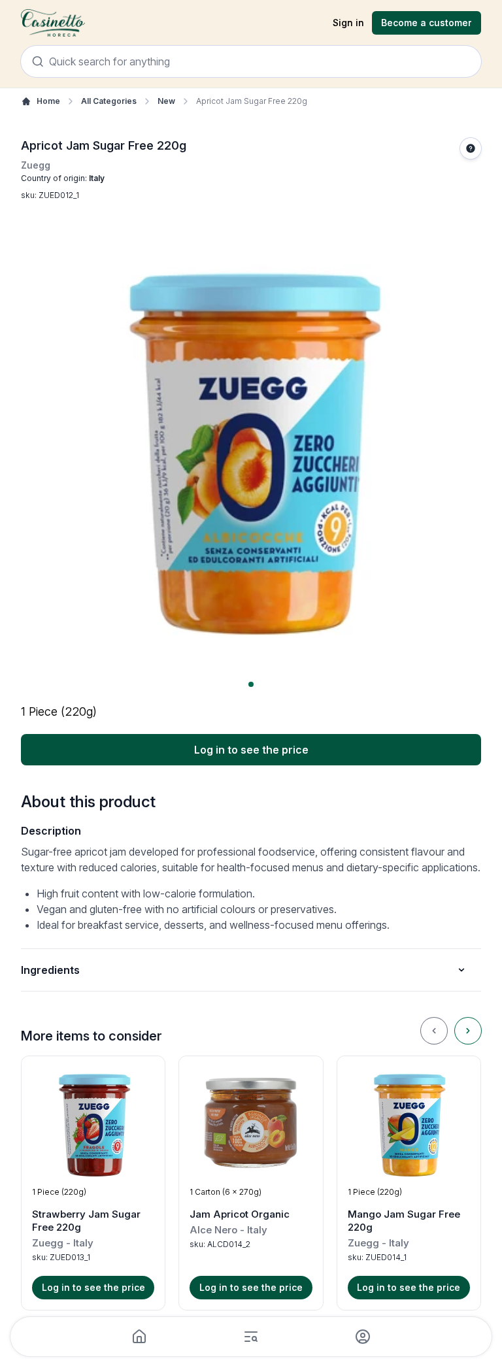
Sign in (348, 22)
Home (48, 101)
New (166, 101)
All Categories (109, 101)
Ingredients (50, 969)
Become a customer (426, 22)
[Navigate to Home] (53, 23)
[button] (93, 1183)
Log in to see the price (251, 749)
